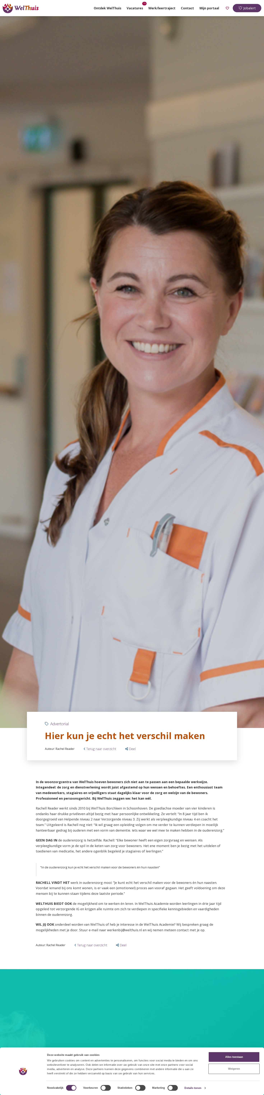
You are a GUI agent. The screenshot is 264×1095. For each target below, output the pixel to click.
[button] (130, 749)
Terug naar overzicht (101, 749)
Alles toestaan (234, 1056)
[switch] (106, 1088)
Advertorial (59, 723)
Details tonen (192, 1087)
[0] (227, 8)
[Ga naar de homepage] (21, 8)
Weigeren (234, 1068)
